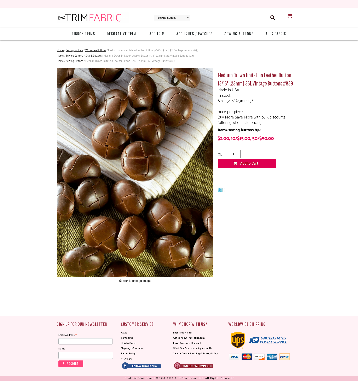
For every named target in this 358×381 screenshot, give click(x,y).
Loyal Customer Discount (187, 343)
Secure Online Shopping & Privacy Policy (195, 353)
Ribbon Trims (83, 33)
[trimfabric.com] (93, 18)
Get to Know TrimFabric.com (189, 338)
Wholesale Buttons (95, 50)
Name (61, 349)
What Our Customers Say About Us (192, 348)
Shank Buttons (93, 56)
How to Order (128, 343)
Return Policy (128, 353)
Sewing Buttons (239, 33)
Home (60, 50)
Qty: (220, 154)
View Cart (126, 359)
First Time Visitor (182, 333)
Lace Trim (156, 33)
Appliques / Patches (194, 33)
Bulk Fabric (275, 33)
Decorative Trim (121, 33)
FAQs (124, 333)
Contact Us (127, 338)
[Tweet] (220, 191)
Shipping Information (132, 348)
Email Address (67, 335)
